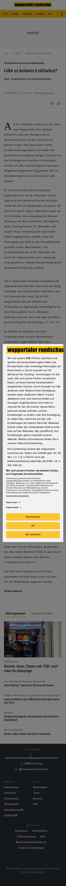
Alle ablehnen (33, 534)
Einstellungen (33, 516)
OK (33, 525)
